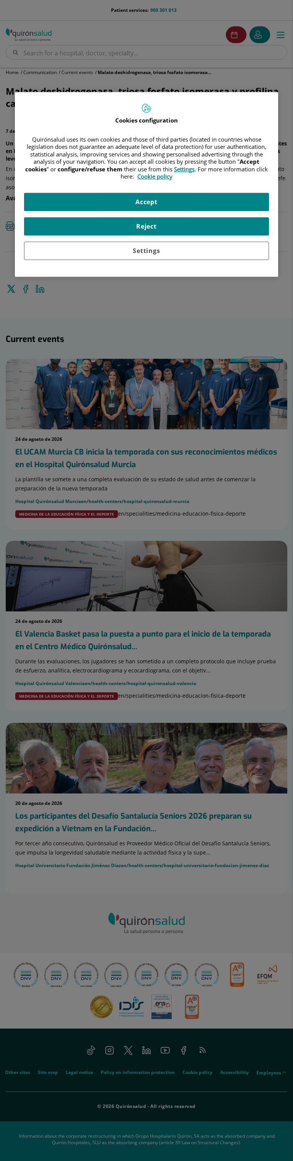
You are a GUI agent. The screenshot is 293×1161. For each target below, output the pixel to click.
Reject (146, 226)
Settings (146, 251)
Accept (146, 202)
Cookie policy (154, 176)
